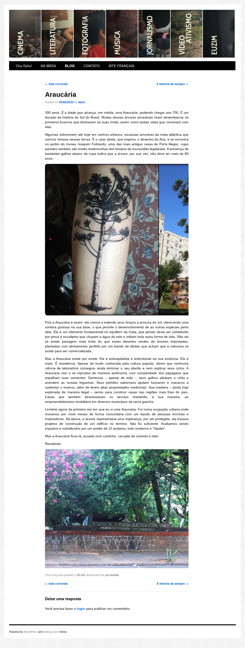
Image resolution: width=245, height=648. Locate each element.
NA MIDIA (48, 65)
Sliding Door (51, 631)
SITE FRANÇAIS (121, 65)
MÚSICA (122, 34)
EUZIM (219, 34)
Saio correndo (56, 84)
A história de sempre (172, 84)
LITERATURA (57, 34)
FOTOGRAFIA (90, 34)
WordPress (30, 631)
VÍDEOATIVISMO (187, 34)
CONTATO (92, 65)
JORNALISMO (154, 34)
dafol (81, 102)
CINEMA (25, 34)
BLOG (70, 65)
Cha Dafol (24, 65)
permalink (112, 575)
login (81, 608)
